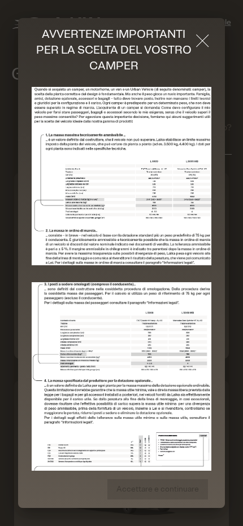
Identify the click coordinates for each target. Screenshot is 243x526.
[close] (202, 41)
